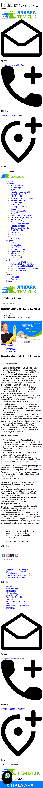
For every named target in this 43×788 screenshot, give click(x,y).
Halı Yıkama (11, 237)
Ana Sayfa (10, 181)
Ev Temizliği (16, 188)
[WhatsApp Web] (7, 777)
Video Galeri (16, 279)
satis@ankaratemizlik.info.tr (12, 65)
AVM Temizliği (17, 205)
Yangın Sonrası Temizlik (21, 215)
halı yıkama (10, 608)
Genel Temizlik (17, 186)
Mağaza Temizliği (18, 226)
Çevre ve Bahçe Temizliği (21, 217)
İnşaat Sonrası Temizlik (20, 192)
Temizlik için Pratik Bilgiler (22, 262)
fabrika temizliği (12, 604)
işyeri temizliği (12, 589)
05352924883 (7, 116)
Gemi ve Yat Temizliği (20, 224)
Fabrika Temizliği (18, 254)
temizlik (9, 587)
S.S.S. (8, 273)
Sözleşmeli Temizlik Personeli (23, 198)
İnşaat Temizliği (17, 251)
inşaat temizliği (12, 595)
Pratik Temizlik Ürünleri (20, 271)
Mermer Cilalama (18, 200)
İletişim (9, 281)
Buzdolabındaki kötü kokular (23, 266)
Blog (8, 260)
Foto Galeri (15, 277)
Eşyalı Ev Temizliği (19, 194)
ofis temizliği (11, 591)
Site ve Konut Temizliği (20, 228)
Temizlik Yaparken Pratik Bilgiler (24, 268)
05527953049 (19, 116)
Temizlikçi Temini (18, 258)
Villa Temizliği (16, 196)
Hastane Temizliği (18, 211)
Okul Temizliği (16, 232)
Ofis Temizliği (16, 203)
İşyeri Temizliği (17, 190)
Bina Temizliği (16, 220)
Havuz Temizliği (17, 209)
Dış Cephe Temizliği (19, 207)
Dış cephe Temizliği (14, 597)
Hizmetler (10, 183)
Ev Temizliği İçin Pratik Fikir (22, 264)
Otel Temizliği (16, 234)
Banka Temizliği (17, 213)
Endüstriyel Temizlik (19, 222)
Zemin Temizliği (17, 230)
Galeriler (9, 275)
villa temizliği (11, 593)
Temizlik (14, 243)
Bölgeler (9, 241)
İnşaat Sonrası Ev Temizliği (17, 606)
